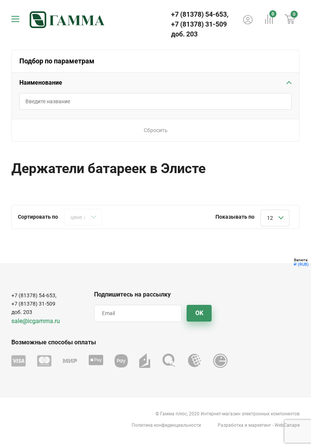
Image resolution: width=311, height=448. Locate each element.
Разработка (230, 425)
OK (199, 313)
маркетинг (259, 425)
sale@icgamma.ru (35, 321)
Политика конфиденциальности (166, 425)
